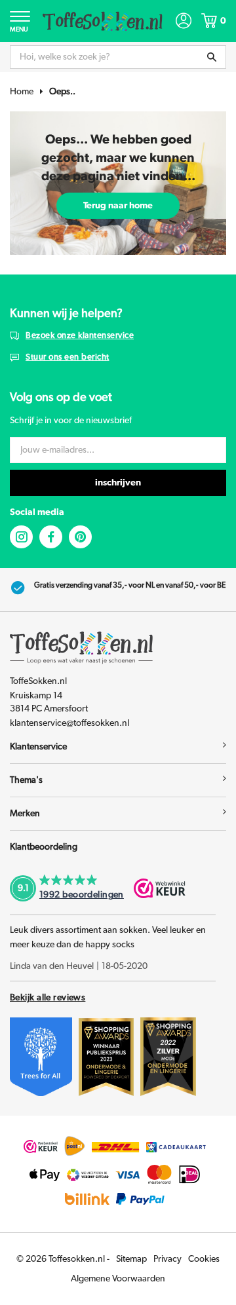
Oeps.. (62, 91)
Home (21, 91)
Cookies (204, 1259)
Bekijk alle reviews (47, 997)
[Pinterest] (80, 536)
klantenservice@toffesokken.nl (69, 723)
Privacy (167, 1259)
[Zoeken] (211, 57)
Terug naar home (118, 205)
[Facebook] (50, 536)
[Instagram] (21, 536)
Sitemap (131, 1259)
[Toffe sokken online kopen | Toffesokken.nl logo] (103, 20)
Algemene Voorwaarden (118, 1278)
